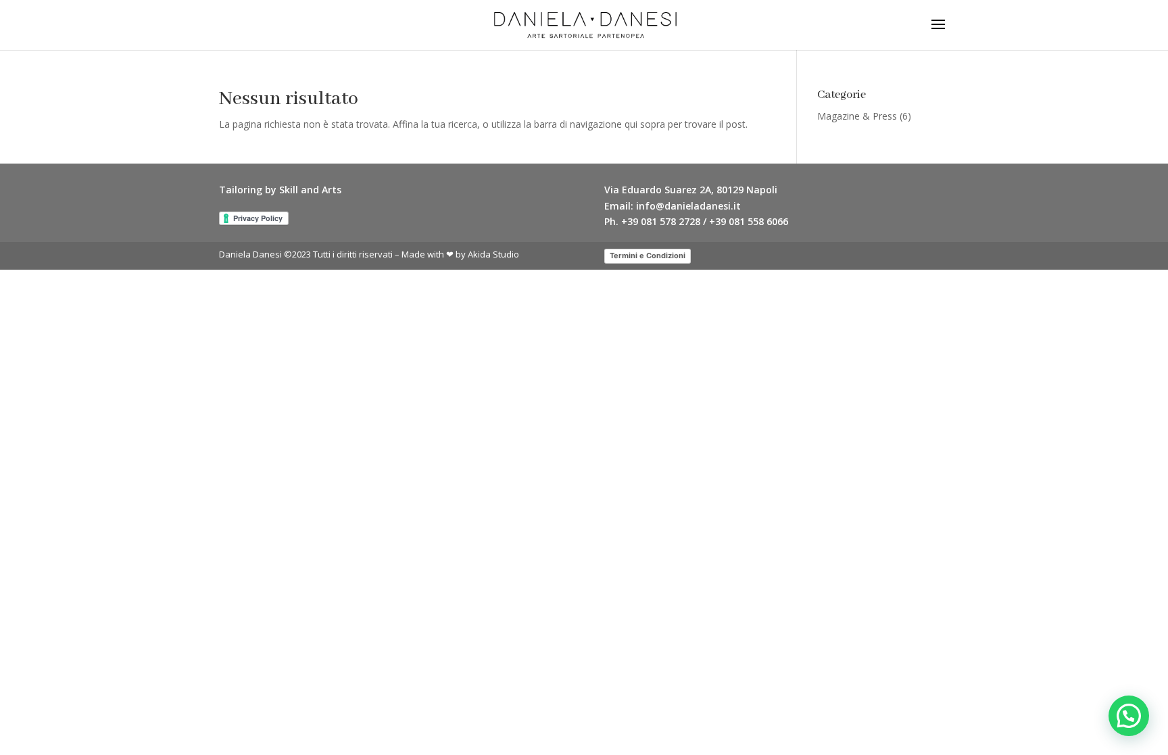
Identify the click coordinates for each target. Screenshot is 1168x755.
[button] (1129, 716)
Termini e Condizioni (647, 255)
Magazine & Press (857, 115)
